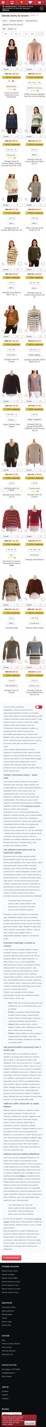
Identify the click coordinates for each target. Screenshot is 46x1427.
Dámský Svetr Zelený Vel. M (12, 496)
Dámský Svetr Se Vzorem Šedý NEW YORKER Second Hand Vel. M (34, 427)
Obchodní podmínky (9, 1351)
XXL (32, 34)
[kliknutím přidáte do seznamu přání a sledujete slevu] (17, 69)
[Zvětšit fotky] (3, 63)
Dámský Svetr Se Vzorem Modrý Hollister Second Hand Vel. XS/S (12, 163)
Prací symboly (7, 1347)
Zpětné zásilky (7, 1322)
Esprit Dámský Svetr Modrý (11, 426)
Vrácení (4, 1318)
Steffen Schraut (34, 88)
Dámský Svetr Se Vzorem (11, 360)
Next (11, 223)
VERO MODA (34, 355)
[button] (34, 82)
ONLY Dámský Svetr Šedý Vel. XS (34, 229)
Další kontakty (7, 1376)
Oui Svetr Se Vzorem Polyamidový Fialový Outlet (11, 563)
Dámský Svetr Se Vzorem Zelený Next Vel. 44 (34, 295)
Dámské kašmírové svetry (11, 1282)
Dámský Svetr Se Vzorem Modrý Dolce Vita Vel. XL (34, 692)
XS (6, 34)
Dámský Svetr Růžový (34, 560)
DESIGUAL (11, 86)
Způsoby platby (7, 1314)
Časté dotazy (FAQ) (8, 1307)
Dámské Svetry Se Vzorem (11, 1289)
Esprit (11, 420)
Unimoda (11, 355)
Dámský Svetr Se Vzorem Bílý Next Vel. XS (11, 229)
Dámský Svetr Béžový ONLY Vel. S (11, 294)
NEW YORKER (34, 419)
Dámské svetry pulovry (10, 1271)
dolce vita (34, 686)
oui (11, 555)
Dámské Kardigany (8, 1274)
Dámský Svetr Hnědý (34, 628)
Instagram (5, 1398)
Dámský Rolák (11, 628)
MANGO (22, 1176)
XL (26, 34)
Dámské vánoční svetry (10, 1292)
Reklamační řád (7, 1354)
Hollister (11, 155)
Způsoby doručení (8, 1311)
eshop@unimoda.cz (8, 1373)
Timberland (34, 488)
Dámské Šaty (6, 1325)
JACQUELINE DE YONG (11, 489)
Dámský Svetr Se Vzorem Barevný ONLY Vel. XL (34, 161)
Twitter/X (5, 1395)
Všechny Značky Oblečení (11, 1344)
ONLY (34, 155)
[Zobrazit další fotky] (20, 63)
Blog (3, 1340)
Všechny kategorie (12, 1258)
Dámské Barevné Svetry (10, 1285)
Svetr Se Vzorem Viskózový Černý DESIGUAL (11, 95)
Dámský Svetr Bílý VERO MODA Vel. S (34, 361)
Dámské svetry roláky (10, 1278)
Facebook (5, 1391)
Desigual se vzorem (32, 806)
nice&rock (34, 623)
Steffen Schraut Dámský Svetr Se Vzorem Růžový (34, 95)
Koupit (6, 69)
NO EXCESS (11, 686)
